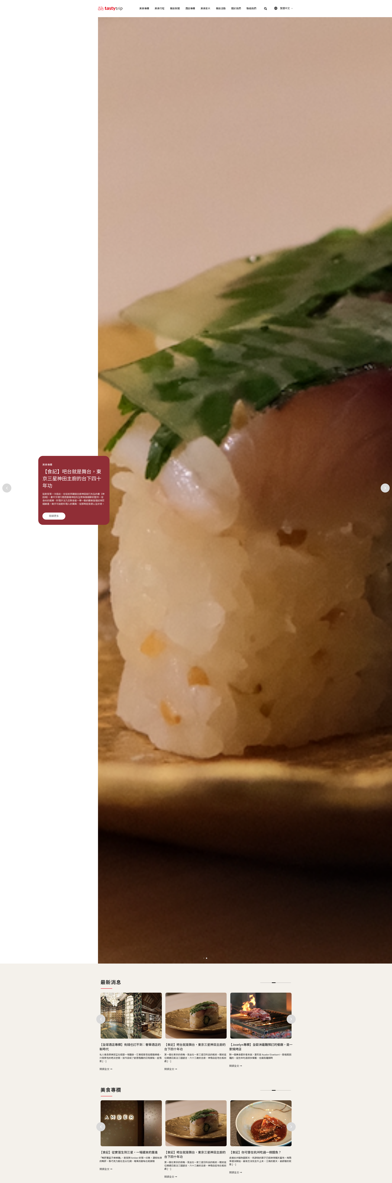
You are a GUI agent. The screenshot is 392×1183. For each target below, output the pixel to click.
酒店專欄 (190, 8)
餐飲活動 (221, 8)
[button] (265, 8)
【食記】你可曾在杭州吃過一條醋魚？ (126, 1152)
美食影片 (205, 8)
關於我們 (236, 8)
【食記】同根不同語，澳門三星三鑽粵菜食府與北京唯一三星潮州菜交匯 (259, 1154)
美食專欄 (144, 8)
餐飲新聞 (175, 8)
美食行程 (159, 8)
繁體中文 (285, 8)
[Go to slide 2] (206, 958)
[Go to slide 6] (281, 982)
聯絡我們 (251, 8)
